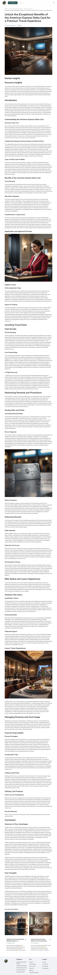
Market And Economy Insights (16, 8)
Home (6, 8)
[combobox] (36, 3)
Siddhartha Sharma (10, 25)
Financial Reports (28, 8)
